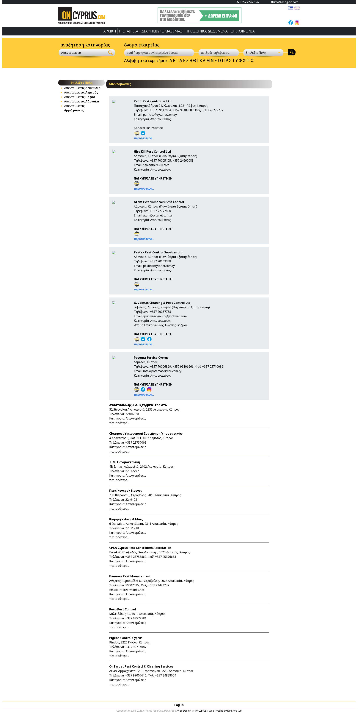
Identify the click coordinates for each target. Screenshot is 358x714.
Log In (179, 705)
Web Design (184, 710)
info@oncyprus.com (286, 2)
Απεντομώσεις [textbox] (71, 53)
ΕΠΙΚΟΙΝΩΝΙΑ (243, 31)
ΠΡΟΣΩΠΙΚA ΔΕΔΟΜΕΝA (207, 31)
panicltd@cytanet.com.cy (160, 115)
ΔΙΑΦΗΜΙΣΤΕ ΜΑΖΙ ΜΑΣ (161, 31)
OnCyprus (200, 710)
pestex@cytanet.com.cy (159, 266)
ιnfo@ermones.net (131, 590)
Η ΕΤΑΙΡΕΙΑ (128, 31)
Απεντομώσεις (82, 88)
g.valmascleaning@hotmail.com (165, 316)
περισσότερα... (144, 138)
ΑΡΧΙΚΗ (109, 31)
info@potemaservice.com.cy (162, 371)
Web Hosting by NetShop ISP (225, 710)
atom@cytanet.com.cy (157, 215)
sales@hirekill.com (156, 165)
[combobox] (82, 52)
